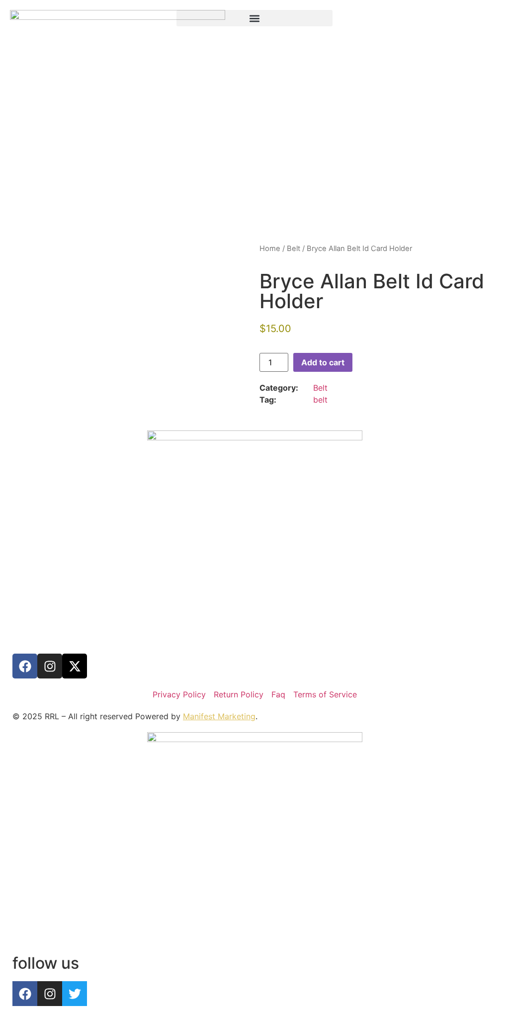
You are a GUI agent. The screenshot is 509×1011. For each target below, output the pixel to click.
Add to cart (322, 362)
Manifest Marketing (219, 716)
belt (320, 400)
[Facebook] (24, 666)
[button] (254, 18)
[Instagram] (49, 666)
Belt (293, 248)
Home (269, 248)
